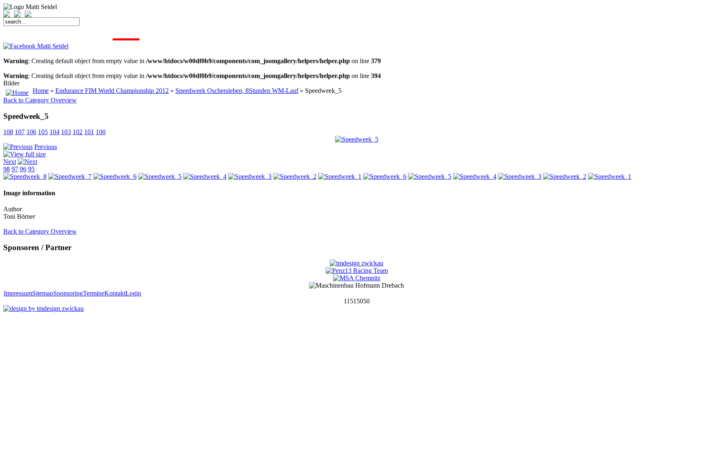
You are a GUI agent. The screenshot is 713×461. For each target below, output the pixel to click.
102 (78, 131)
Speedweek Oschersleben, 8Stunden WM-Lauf (236, 90)
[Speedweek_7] (70, 176)
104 (54, 131)
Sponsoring (68, 293)
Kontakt (114, 293)
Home (41, 90)
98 (6, 169)
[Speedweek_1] (339, 176)
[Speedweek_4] (205, 176)
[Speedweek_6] (115, 176)
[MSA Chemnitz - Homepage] (356, 277)
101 (89, 131)
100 (101, 131)
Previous (45, 146)
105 (43, 131)
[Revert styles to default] (28, 15)
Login (133, 293)
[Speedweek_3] (250, 176)
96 (23, 169)
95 (31, 169)
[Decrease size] (19, 15)
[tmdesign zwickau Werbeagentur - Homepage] (356, 263)
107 (20, 131)
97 (15, 169)
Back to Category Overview (40, 100)
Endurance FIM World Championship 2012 (112, 90)
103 (66, 131)
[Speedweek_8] (25, 176)
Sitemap (42, 293)
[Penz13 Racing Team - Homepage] (357, 270)
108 (8, 131)
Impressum (18, 293)
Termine (93, 293)
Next (9, 161)
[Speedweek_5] (356, 139)
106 (31, 131)
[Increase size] (8, 15)
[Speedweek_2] (294, 176)
